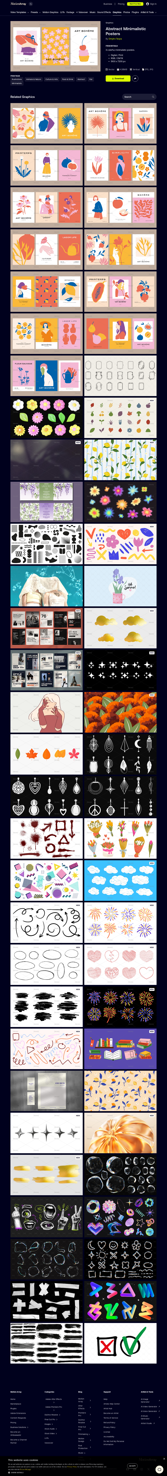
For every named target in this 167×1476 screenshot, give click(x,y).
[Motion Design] (90, 1440)
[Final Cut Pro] (90, 1428)
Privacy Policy (109, 1427)
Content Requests (18, 1418)
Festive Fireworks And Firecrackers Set (103, 939)
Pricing (13, 1423)
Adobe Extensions (18, 1413)
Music (93, 12)
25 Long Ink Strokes (21, 1360)
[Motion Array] (90, 1400)
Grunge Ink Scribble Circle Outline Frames (30, 981)
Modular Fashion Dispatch (24, 687)
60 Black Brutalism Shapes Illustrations (29, 561)
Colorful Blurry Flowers (96, 519)
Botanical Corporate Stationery (26, 1108)
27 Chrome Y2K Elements (97, 1276)
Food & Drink (67, 79)
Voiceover (83, 12)
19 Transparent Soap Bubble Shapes (101, 1192)
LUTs (62, 12)
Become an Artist (111, 1413)
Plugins (135, 12)
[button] (57, 1472)
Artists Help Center (112, 1404)
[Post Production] (90, 1447)
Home (12, 1399)
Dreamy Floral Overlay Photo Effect (28, 603)
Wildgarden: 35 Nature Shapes (99, 435)
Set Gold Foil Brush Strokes (24, 1192)
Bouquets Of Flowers (95, 855)
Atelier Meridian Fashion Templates (27, 645)
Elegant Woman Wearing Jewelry (27, 729)
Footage (70, 12)
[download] (79, 140)
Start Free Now (135, 4)
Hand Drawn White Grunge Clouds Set (103, 897)
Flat (91, 79)
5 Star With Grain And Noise (25, 1150)
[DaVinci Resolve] (90, 1421)
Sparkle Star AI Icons (95, 687)
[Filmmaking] (89, 1434)
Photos (126, 12)
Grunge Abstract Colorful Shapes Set (102, 561)
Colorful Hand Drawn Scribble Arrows (29, 1065)
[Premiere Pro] (90, 1414)
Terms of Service (111, 1418)
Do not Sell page (25, 1469)
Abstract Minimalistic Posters (25, 140)
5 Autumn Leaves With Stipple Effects (29, 771)
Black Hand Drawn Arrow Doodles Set (29, 939)
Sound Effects (104, 12)
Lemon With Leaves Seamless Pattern (102, 1108)
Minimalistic (17, 83)
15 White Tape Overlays (23, 1318)
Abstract (81, 79)
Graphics (117, 12)
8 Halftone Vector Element (24, 1234)
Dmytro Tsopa (115, 39)
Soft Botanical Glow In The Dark (26, 476)
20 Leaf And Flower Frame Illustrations (102, 392)
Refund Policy (109, 1423)
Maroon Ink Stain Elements (24, 855)
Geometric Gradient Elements (99, 1318)
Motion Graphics (50, 12)
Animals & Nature (33, 79)
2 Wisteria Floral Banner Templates (28, 519)
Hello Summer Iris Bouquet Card (100, 603)
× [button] (164, 1459)
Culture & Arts (52, 79)
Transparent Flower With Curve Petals (102, 1150)
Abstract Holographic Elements (99, 1234)
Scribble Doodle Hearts (96, 981)
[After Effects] (90, 1407)
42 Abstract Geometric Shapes (26, 897)
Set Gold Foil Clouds (94, 645)
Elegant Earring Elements (97, 771)
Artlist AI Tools (147, 12)
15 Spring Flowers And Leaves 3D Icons (29, 435)
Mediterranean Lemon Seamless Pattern (103, 476)
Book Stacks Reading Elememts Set (101, 1065)
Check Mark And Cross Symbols (100, 1360)
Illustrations (17, 79)
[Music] (84, 1452)
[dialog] (83, 1466)
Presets (34, 12)
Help (105, 1399)
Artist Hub (108, 1408)
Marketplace (15, 1404)
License (107, 1432)
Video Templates (18, 12)
